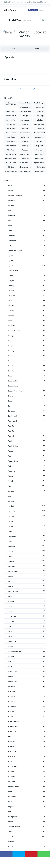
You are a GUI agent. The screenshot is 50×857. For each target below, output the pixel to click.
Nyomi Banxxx (39, 163)
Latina (10, 556)
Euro (9, 406)
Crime (10, 361)
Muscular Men (13, 591)
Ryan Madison (11, 146)
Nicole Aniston (39, 167)
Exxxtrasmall (12, 416)
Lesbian (11, 561)
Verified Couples (14, 827)
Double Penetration (15, 391)
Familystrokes (13, 446)
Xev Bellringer (39, 103)
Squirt (10, 761)
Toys (9, 812)
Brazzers (11, 296)
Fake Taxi (11, 431)
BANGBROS (12, 241)
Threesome (12, 797)
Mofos (10, 586)
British (10, 301)
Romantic (11, 701)
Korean (10, 551)
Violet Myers (10, 111)
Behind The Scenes (15, 251)
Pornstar (11, 656)
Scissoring (12, 731)
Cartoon (11, 316)
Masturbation (12, 571)
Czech (10, 376)
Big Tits (10, 266)
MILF (10, 581)
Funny (10, 486)
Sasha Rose (25, 137)
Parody (10, 631)
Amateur (11, 206)
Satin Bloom (11, 137)
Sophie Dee (11, 124)
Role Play (11, 691)
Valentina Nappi (25, 111)
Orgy (9, 626)
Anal (9, 211)
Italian (10, 541)
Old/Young (12, 616)
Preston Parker (10, 158)
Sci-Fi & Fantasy (13, 721)
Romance (11, 696)
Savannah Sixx (25, 133)
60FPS (10, 186)
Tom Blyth (24, 116)
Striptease (12, 776)
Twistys (10, 822)
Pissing (10, 646)
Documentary (13, 386)
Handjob (11, 506)
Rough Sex (12, 706)
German (11, 501)
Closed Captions (14, 331)
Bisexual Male (13, 271)
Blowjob (11, 281)
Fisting (10, 476)
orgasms (11, 621)
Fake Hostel (12, 421)
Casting (10, 321)
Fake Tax (11, 426)
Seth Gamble (39, 128)
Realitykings (12, 681)
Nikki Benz (11, 167)
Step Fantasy (12, 766)
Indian (10, 531)
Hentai (10, 521)
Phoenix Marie (11, 163)
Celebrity (11, 326)
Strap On (11, 771)
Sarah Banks (10, 141)
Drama (10, 396)
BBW (9, 246)
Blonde (10, 276)
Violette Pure (39, 107)
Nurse (10, 606)
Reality (10, 676)
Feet (9, 456)
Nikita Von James (25, 167)
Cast (37, 49)
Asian (10, 226)
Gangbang (11, 491)
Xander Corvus (25, 107)
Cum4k (10, 366)
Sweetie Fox (10, 120)
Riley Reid (39, 146)
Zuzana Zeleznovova (11, 103)
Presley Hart (25, 158)
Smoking (11, 746)
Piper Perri (39, 158)
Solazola (25, 124)
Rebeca (25, 150)
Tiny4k (10, 807)
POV (9, 661)
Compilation (12, 346)
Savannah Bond (39, 133)
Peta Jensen (24, 163)
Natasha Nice (25, 171)
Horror (10, 526)
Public (10, 666)
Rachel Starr (39, 154)
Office (10, 611)
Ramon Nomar (11, 154)
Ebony (10, 401)
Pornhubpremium (14, 651)
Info (13, 49)
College (11, 336)
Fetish (10, 466)
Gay (9, 496)
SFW (9, 736)
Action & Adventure (15, 196)
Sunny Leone (25, 120)
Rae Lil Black (24, 154)
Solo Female (12, 751)
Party (10, 636)
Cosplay (11, 351)
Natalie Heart (39, 171)
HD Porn (11, 516)
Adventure (12, 201)
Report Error (33, 10)
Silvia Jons (11, 128)
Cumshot (11, 371)
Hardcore (11, 511)
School (10, 716)
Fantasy (10, 451)
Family (10, 441)
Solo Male (11, 756)
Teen (10, 792)
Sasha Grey (39, 137)
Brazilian (11, 291)
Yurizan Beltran (25, 103)
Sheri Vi (25, 128)
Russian (11, 711)
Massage (11, 566)
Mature (10, 576)
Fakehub (11, 436)
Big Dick (11, 261)
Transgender (12, 817)
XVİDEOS (11, 847)
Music (10, 596)
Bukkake (11, 311)
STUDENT (11, 781)
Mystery (11, 601)
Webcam (11, 842)
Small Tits (11, 741)
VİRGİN (10, 837)
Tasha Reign (39, 116)
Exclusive (11, 411)
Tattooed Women (14, 786)
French (10, 481)
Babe (10, 231)
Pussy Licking (13, 671)
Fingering (11, 471)
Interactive (12, 536)
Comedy (11, 341)
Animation (11, 216)
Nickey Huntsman (10, 171)
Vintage (10, 832)
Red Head (11, 686)
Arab (10, 221)
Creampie (11, 356)
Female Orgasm (13, 461)
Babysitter (11, 236)
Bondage (11, 286)
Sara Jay (39, 141)
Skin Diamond (39, 124)
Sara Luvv (25, 141)
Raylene (39, 150)
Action (10, 191)
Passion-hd (12, 641)
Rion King (25, 146)
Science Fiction (13, 726)
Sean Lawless (11, 133)
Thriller (10, 802)
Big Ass (10, 256)
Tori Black (39, 111)
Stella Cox (39, 120)
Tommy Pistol (11, 116)
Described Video (14, 381)
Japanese (11, 546)
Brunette (11, 306)
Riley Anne (11, 150)
